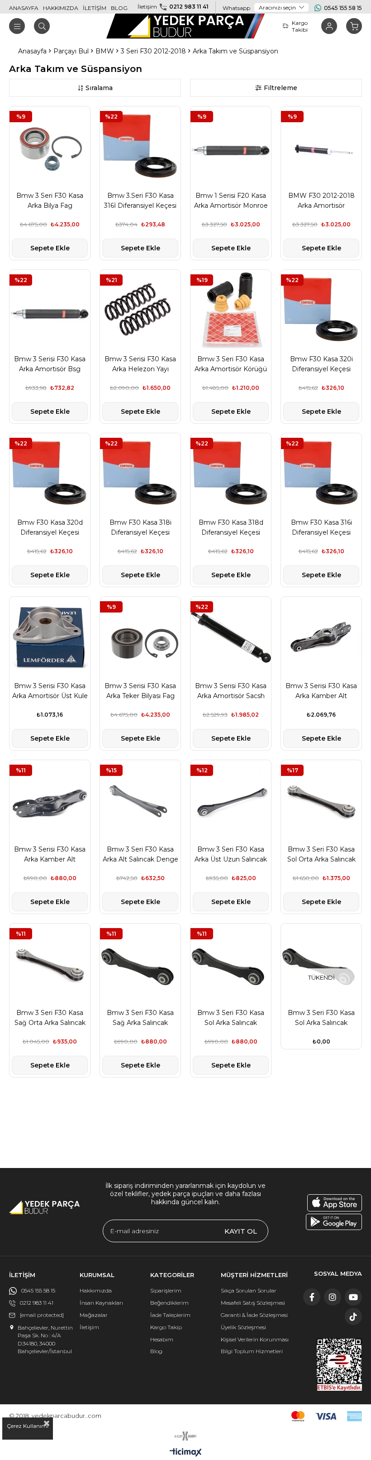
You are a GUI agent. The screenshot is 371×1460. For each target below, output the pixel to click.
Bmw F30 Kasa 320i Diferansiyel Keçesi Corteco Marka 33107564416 (321, 364)
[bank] (326, 1416)
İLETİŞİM (94, 8)
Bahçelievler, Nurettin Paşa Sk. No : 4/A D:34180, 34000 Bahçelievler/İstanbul (45, 1339)
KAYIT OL (240, 1231)
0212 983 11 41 (189, 6)
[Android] (334, 1222)
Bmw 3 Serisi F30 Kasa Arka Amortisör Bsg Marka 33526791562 (50, 364)
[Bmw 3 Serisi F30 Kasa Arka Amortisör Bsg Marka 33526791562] (50, 310)
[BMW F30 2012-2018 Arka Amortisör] (321, 146)
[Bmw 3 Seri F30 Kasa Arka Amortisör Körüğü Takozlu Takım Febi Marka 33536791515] (230, 310)
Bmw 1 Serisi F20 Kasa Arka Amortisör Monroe (231, 200)
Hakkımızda (96, 1290)
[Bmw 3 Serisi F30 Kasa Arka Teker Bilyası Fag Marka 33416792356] (140, 637)
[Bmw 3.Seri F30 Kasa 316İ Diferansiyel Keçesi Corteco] (140, 146)
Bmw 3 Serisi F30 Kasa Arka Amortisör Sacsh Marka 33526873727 (230, 691)
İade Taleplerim (170, 1315)
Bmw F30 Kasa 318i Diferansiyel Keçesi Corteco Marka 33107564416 (140, 527)
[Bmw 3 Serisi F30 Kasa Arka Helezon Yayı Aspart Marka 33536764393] (140, 310)
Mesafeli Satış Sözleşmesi (253, 1302)
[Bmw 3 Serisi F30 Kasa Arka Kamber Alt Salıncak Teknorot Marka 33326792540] (50, 800)
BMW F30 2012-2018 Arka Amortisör (321, 200)
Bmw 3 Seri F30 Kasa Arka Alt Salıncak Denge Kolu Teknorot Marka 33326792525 (140, 854)
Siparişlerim (165, 1290)
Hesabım (161, 1339)
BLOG (119, 8)
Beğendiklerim (169, 1302)
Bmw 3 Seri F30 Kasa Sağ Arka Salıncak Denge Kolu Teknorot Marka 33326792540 (140, 1018)
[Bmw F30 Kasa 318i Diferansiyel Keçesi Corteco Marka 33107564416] (140, 473)
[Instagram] (332, 1297)
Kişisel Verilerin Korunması (255, 1339)
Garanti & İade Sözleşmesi (254, 1315)
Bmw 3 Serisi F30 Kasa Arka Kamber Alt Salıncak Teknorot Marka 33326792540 (50, 854)
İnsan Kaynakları (101, 1302)
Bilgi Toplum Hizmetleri (252, 1351)
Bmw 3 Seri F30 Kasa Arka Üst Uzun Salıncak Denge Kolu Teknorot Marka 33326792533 (231, 854)
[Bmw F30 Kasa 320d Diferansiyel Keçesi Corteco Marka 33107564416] (50, 473)
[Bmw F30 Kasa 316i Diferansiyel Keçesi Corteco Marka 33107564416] (321, 473)
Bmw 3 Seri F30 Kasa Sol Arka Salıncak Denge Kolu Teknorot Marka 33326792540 (231, 1018)
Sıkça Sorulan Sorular (248, 1290)
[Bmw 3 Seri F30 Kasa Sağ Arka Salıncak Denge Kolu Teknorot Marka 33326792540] (140, 964)
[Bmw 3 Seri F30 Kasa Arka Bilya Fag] (50, 146)
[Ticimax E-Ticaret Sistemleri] (186, 1453)
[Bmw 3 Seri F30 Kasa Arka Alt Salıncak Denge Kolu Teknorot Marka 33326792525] (140, 800)
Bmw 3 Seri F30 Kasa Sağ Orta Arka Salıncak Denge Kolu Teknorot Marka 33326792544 (50, 1018)
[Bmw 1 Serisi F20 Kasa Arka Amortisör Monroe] (230, 146)
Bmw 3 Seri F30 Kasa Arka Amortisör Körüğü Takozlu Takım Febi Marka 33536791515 (231, 364)
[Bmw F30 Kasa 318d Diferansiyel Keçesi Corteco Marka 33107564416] (230, 473)
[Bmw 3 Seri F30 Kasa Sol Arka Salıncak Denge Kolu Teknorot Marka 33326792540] (230, 964)
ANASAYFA (23, 8)
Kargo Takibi (300, 26)
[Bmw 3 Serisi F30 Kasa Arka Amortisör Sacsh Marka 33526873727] (230, 637)
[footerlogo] (44, 1207)
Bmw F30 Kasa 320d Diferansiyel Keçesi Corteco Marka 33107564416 (50, 527)
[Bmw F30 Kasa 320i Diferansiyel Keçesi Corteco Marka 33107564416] (321, 310)
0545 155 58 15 (343, 8)
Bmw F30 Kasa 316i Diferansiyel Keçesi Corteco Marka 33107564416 (321, 527)
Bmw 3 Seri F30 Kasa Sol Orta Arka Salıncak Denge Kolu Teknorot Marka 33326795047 (321, 854)
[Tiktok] (353, 1316)
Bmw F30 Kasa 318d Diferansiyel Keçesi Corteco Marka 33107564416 (231, 527)
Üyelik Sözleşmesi (243, 1327)
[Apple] (334, 1202)
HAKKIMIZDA (60, 8)
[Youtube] (353, 1297)
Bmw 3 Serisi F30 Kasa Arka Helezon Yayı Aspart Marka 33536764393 (140, 364)
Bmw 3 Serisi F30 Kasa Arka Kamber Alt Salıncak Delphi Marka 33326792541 (321, 691)
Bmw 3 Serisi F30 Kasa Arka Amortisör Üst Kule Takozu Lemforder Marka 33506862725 (50, 691)
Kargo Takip (166, 1327)
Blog (156, 1351)
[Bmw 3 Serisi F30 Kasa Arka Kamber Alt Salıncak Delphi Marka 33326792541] (321, 637)
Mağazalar (94, 1315)
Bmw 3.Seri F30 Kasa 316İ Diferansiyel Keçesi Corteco (140, 201)
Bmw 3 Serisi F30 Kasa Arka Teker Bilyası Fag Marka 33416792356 (140, 691)
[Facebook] (311, 1297)
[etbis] (339, 1365)
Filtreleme (280, 88)
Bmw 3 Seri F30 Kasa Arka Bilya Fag (49, 200)
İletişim (89, 1327)
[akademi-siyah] (186, 1436)
